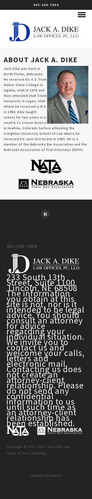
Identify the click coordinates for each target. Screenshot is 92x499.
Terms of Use (17, 453)
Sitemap (40, 453)
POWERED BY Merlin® (46, 476)
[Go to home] (44, 31)
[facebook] (46, 214)
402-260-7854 (46, 5)
